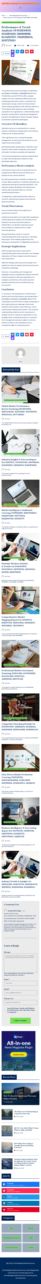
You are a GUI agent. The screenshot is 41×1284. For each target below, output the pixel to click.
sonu (9, 45)
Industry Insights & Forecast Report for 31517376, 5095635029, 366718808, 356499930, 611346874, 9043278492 (20, 462)
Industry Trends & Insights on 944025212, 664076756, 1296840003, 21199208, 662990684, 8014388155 (20, 884)
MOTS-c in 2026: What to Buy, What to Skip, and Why (26, 1129)
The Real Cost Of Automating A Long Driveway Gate (26, 1113)
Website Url (8, 999)
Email (6, 989)
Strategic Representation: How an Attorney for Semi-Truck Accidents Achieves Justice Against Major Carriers (26, 1162)
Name (6, 979)
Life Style (7, 1092)
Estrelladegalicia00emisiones (18, 15)
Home (3, 15)
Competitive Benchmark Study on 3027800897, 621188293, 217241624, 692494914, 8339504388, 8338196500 (20, 727)
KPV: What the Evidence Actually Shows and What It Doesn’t (23, 1145)
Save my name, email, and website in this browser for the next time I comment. (21, 1010)
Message (7, 952)
